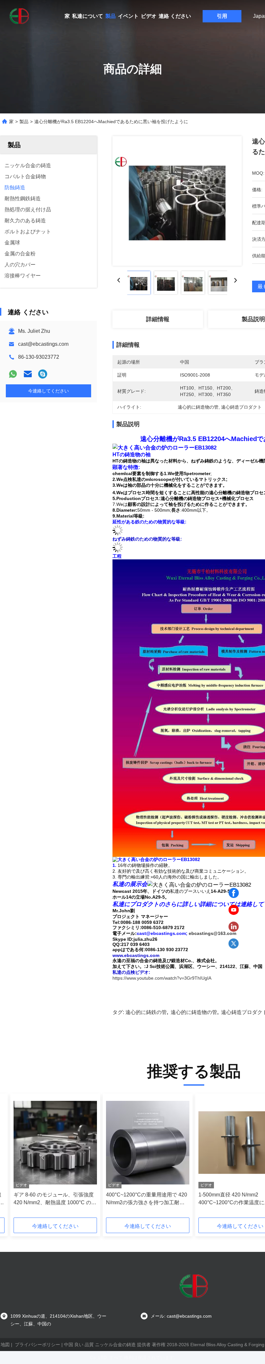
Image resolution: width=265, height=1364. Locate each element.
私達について (87, 16)
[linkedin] (233, 927)
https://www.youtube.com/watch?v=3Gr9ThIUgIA (161, 978)
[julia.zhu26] (42, 374)
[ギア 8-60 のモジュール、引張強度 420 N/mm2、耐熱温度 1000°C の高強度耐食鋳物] (55, 1142)
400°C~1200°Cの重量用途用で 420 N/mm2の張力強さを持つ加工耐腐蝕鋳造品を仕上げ (146, 1199)
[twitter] (233, 944)
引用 (222, 16)
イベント (128, 16)
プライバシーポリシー (37, 1344)
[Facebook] (233, 893)
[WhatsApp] (13, 374)
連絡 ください (175, 16)
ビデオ (148, 16)
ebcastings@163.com (212, 933)
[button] (42, 1158)
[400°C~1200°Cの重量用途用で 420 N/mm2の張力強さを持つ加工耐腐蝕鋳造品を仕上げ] (147, 1142)
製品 (110, 16)
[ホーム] (19, 16)
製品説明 (253, 319)
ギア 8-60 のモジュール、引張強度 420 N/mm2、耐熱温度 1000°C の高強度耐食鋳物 (55, 1199)
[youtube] (233, 910)
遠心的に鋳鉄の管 (146, 1012)
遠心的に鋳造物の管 (194, 1012)
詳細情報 (157, 319)
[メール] (28, 374)
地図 (5, 1344)
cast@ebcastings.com (43, 344)
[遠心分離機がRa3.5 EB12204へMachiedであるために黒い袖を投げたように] (177, 201)
